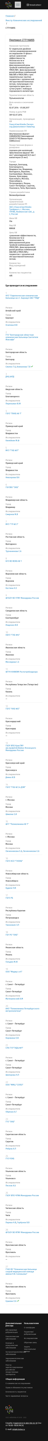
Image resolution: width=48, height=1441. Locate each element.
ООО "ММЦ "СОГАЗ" (14, 1085)
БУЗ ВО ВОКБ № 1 (14, 561)
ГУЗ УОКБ (10, 1158)
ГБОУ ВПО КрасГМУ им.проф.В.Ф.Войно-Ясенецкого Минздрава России (21, 747)
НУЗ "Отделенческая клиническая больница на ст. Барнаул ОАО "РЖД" (23, 296)
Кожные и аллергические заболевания (12, 1345)
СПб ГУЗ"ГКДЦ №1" (14, 1048)
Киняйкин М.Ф (12, 440)
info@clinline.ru (18, 1429)
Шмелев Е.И (11, 814)
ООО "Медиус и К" (14, 972)
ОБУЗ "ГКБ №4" (13, 635)
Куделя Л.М (11, 888)
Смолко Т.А (11, 367)
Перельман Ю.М (13, 403)
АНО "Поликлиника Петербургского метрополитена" (22, 1009)
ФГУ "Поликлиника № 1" (17, 824)
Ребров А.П (11, 1149)
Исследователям (31, 1338)
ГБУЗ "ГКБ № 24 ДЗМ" (16, 787)
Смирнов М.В (12, 514)
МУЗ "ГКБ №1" (12, 450)
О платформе (29, 1328)
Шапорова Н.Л (12, 1075)
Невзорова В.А (12, 477)
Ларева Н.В (11, 1222)
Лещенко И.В (12, 625)
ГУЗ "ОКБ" (10, 1121)
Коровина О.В (12, 1038)
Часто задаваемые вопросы (17, 1396)
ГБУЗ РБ (9, 898)
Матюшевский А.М (14, 999)
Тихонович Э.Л (12, 925)
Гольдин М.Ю (12, 962)
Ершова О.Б (11, 1301)
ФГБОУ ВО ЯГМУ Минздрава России (22, 1232)
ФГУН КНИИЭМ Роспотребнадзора (22, 672)
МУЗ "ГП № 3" (12, 524)
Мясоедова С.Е (12, 662)
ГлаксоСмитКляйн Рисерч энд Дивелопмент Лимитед (22, 125)
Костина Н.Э (11, 588)
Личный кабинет (35, 5)
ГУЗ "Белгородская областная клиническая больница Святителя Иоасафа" (22, 337)
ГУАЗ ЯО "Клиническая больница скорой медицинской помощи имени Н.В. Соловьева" (21, 1271)
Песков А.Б (11, 1185)
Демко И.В (10, 777)
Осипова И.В (11, 325)
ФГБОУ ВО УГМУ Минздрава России (22, 598)
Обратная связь (30, 1343)
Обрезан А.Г (11, 1112)
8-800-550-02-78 (30, 1423)
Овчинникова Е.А (14, 851)
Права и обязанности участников (19, 1388)
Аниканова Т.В (23, 367)
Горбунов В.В (23, 1222)
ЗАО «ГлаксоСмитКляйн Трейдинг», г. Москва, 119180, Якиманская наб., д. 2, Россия (22, 210)
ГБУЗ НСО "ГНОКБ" (14, 861)
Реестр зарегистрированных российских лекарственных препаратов (14, 1369)
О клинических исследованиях (18, 1383)
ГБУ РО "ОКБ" (12, 935)
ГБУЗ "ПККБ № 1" (13, 413)
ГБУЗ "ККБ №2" (13, 709)
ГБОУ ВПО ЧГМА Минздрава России (22, 1195)
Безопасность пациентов (16, 1392)
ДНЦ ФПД (10, 376)
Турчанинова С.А (13, 551)
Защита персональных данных (30, 1349)
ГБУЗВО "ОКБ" (12, 487)
